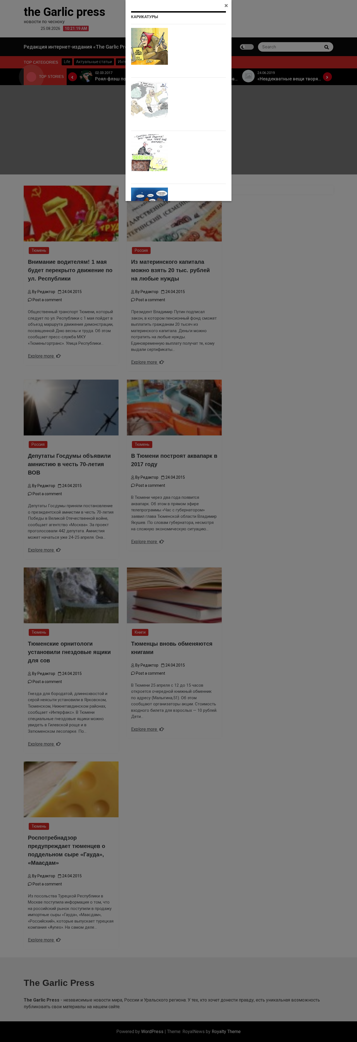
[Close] (226, 5)
